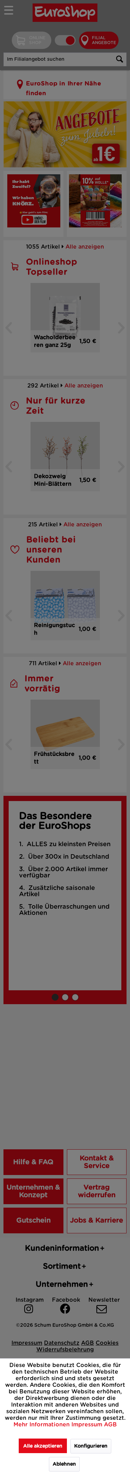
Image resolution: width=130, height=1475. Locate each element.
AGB (110, 1424)
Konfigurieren (90, 1446)
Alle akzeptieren (42, 1446)
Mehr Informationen (42, 1424)
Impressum (87, 1424)
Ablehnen (64, 1464)
